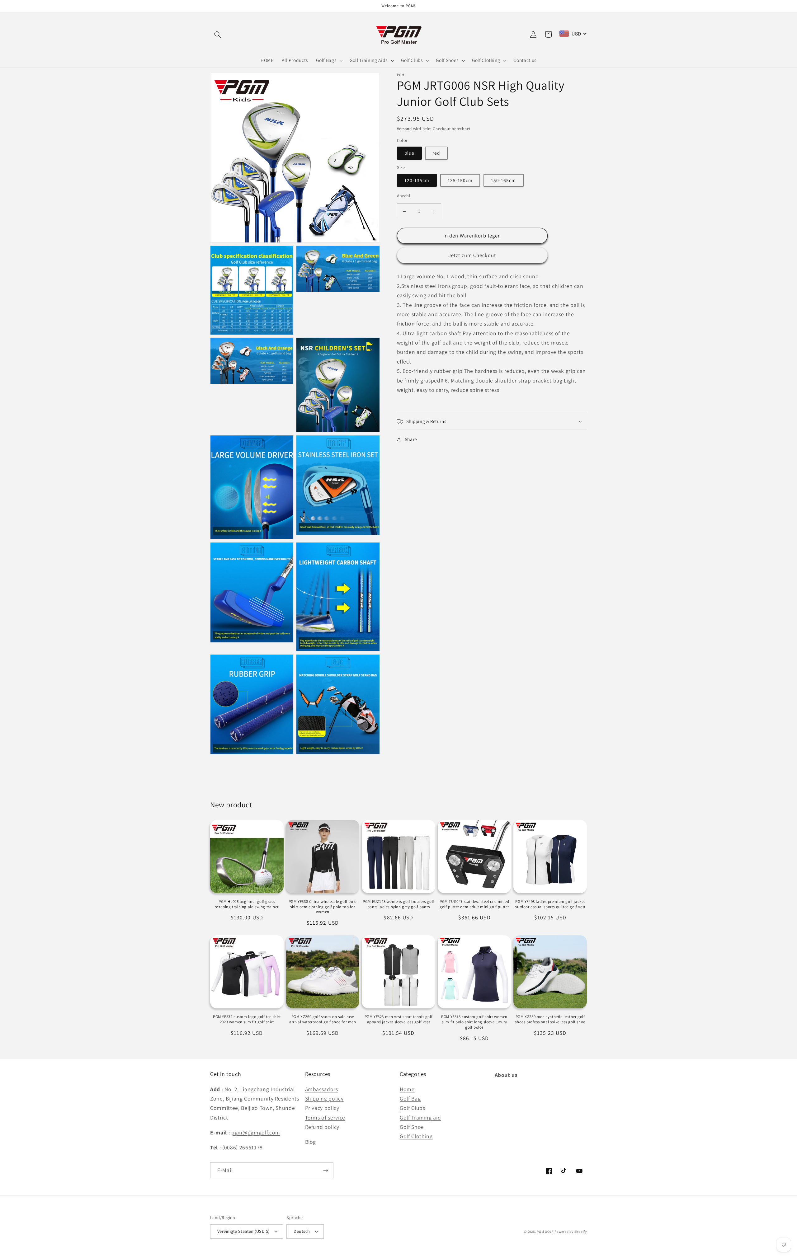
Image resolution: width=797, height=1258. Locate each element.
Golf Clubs (412, 1107)
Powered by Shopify (570, 1231)
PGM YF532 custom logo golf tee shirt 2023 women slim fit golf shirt (247, 1019)
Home (407, 1089)
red (436, 153)
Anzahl (404, 196)
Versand (404, 128)
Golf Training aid (420, 1117)
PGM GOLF (545, 1231)
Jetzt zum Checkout (472, 255)
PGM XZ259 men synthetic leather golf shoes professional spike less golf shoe (550, 1019)
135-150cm (460, 180)
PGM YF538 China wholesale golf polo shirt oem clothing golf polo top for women (323, 907)
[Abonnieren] (325, 1170)
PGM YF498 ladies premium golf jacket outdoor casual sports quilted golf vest (550, 904)
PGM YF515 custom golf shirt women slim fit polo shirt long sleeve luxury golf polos (474, 1022)
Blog (310, 1141)
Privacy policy (322, 1107)
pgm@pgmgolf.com (255, 1132)
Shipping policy (324, 1098)
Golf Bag (410, 1098)
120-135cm (417, 180)
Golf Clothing (416, 1136)
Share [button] (411, 439)
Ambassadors (321, 1089)
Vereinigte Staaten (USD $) (243, 1231)
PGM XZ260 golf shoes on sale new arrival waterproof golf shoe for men (322, 1019)
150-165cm (503, 180)
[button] (217, 34)
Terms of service (325, 1117)
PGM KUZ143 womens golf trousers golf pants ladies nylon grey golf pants (398, 904)
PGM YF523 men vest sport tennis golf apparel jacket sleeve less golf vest (399, 1019)
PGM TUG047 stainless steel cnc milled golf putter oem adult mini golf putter (474, 904)
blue (409, 153)
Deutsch (302, 1231)
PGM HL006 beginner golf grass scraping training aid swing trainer (247, 904)
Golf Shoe (412, 1126)
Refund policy (322, 1126)
